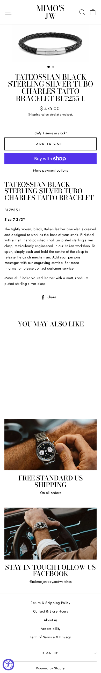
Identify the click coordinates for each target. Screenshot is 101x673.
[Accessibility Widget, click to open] (8, 664)
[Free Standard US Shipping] (50, 444)
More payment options (50, 170)
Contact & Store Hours (50, 611)
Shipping (34, 114)
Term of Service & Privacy (50, 637)
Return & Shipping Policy (50, 602)
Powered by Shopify (50, 668)
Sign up (50, 653)
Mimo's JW (50, 12)
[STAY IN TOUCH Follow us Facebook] (50, 533)
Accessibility (50, 628)
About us (50, 620)
